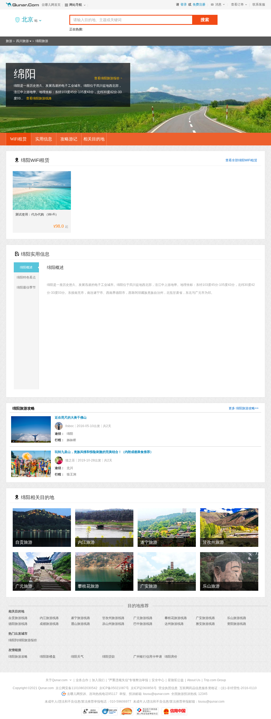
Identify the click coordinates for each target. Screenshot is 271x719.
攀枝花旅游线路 (176, 618)
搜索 (205, 19)
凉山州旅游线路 (113, 624)
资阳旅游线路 (236, 624)
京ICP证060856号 (144, 688)
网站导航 (75, 5)
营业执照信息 (168, 688)
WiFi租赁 (18, 139)
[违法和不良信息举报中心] (147, 711)
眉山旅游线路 (80, 624)
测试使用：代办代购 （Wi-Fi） (36, 214)
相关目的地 (94, 139)
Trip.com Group (215, 680)
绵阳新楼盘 (48, 656)
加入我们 (98, 680)
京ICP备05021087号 (114, 688)
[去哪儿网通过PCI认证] (126, 711)
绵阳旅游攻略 (245, 408)
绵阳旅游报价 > (111, 78)
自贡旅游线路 (18, 618)
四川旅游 (22, 41)
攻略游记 (68, 139)
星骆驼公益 (176, 680)
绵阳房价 (171, 656)
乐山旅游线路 (236, 618)
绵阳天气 (77, 656)
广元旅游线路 (142, 618)
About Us (193, 680)
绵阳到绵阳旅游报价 (22, 640)
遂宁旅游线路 (80, 618)
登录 (183, 4)
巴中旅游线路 (142, 624)
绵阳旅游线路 (42, 98)
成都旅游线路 (49, 624)
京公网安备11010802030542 (76, 688)
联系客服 (258, 4)
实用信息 (43, 139)
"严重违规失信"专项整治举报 (128, 680)
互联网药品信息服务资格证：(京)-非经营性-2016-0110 (218, 688)
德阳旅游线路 (18, 624)
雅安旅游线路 (205, 624)
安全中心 (158, 680)
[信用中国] (174, 711)
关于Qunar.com (56, 680)
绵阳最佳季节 (26, 287)
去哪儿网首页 (51, 5)
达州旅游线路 (174, 624)
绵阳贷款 (108, 656)
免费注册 (199, 4)
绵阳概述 (26, 267)
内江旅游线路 (49, 618)
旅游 (9, 41)
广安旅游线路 (205, 618)
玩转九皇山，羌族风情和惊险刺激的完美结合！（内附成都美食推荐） (104, 452)
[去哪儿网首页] (23, 5)
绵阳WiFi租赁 (247, 160)
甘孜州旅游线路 (113, 618)
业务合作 (82, 680)
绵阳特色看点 (26, 277)
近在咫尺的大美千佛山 (71, 417)
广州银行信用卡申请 (147, 656)
